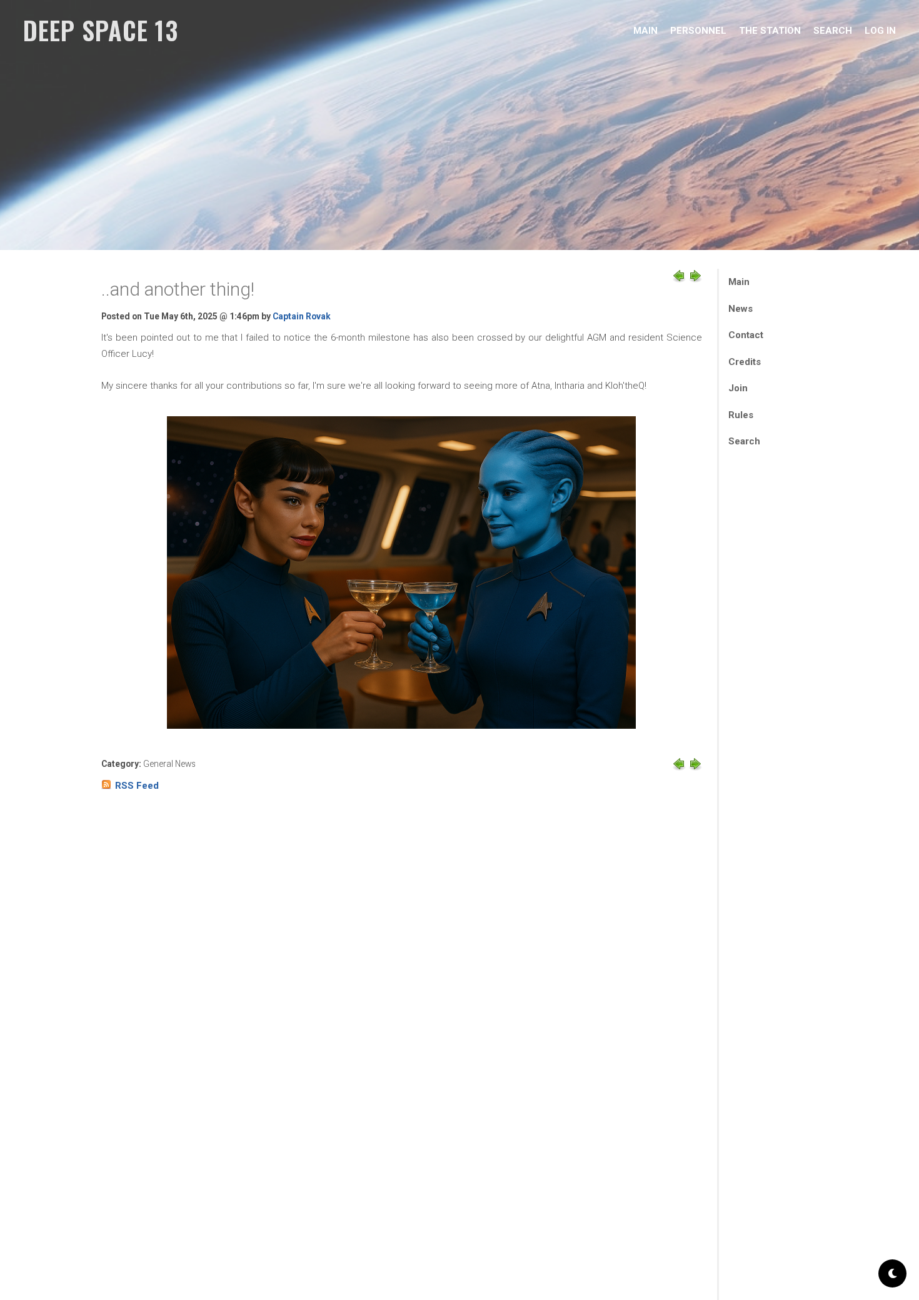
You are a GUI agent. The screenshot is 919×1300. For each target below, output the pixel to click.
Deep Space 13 (100, 30)
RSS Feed (137, 785)
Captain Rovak (302, 316)
